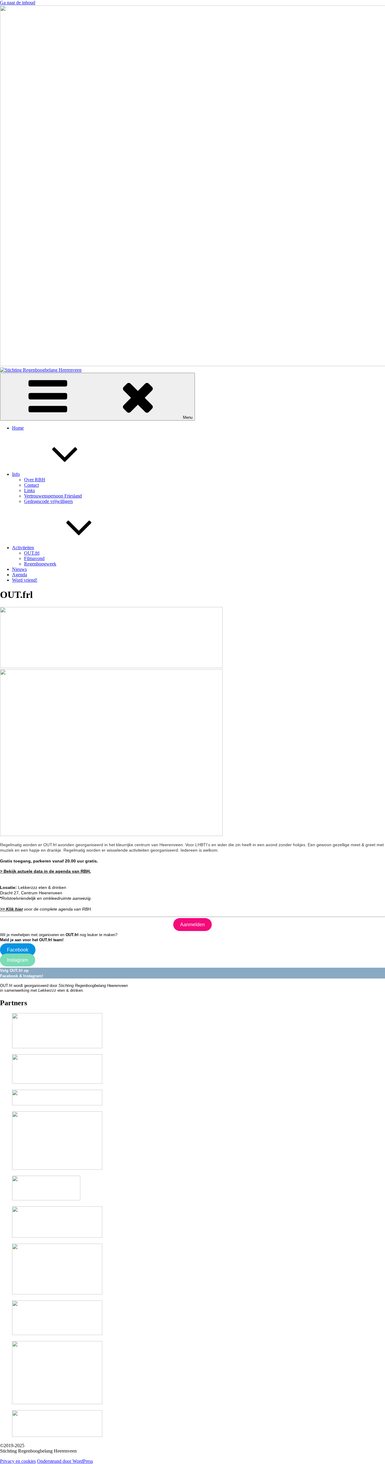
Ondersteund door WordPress (65, 1461)
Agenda (19, 574)
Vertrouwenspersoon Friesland (53, 495)
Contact (31, 485)
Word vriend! (24, 580)
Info (16, 474)
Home (18, 427)
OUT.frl (31, 553)
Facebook (17, 949)
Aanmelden (192, 924)
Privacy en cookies (18, 1461)
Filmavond (34, 558)
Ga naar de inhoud (17, 2)
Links (29, 490)
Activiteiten (23, 547)
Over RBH (34, 479)
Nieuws (19, 569)
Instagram (17, 960)
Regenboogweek (40, 563)
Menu (187, 417)
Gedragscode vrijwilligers (48, 501)
